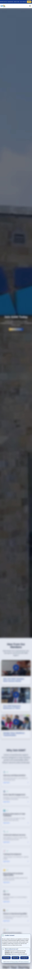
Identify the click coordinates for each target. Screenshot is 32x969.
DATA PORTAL (23, 1)
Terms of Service (24, 961)
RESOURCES (10, 1)
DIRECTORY (16, 1)
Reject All (15, 958)
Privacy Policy (15, 961)
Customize (6, 958)
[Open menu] (30, 5)
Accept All (24, 958)
